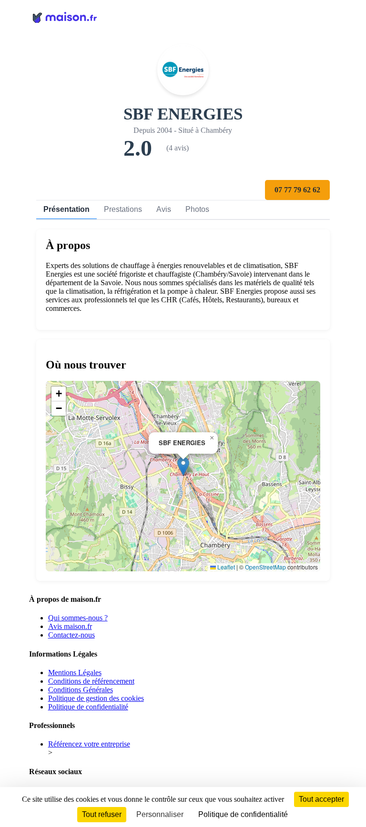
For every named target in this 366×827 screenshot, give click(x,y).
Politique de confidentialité (88, 707)
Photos (197, 209)
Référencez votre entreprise (89, 744)
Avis (163, 209)
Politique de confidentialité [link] (243, 814)
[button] (183, 466)
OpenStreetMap (265, 567)
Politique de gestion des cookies (96, 698)
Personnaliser (159, 814)
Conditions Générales (80, 690)
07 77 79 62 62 (297, 190)
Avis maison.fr (70, 626)
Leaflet (225, 567)
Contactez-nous (71, 635)
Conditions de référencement (91, 681)
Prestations (123, 209)
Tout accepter (321, 799)
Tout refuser (102, 814)
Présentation (66, 209)
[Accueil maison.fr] (183, 17)
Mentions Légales (75, 672)
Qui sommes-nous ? (78, 618)
